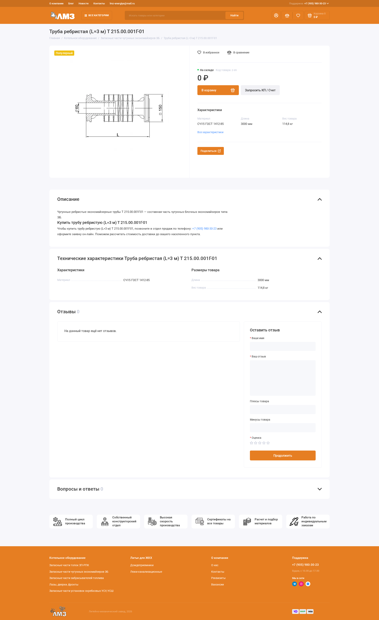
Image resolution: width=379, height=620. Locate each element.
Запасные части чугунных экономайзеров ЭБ (78, 571)
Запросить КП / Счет (260, 90)
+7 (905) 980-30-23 (307, 3)
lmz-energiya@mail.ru (122, 3)
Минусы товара (260, 419)
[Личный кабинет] (276, 15)
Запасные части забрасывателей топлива (76, 578)
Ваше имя (258, 338)
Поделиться (209, 150)
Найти (234, 15)
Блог (71, 3)
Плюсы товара (259, 401)
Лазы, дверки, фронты (63, 584)
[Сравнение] (287, 15)
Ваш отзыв (259, 356)
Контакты (99, 3)
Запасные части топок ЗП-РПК (69, 565)
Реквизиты (218, 578)
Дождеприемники (142, 565)
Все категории (98, 15)
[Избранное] (298, 15)
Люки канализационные (146, 571)
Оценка (256, 437)
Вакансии (217, 584)
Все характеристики (210, 132)
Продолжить (282, 455)
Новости (83, 3)
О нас (214, 565)
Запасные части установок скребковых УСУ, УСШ (81, 590)
